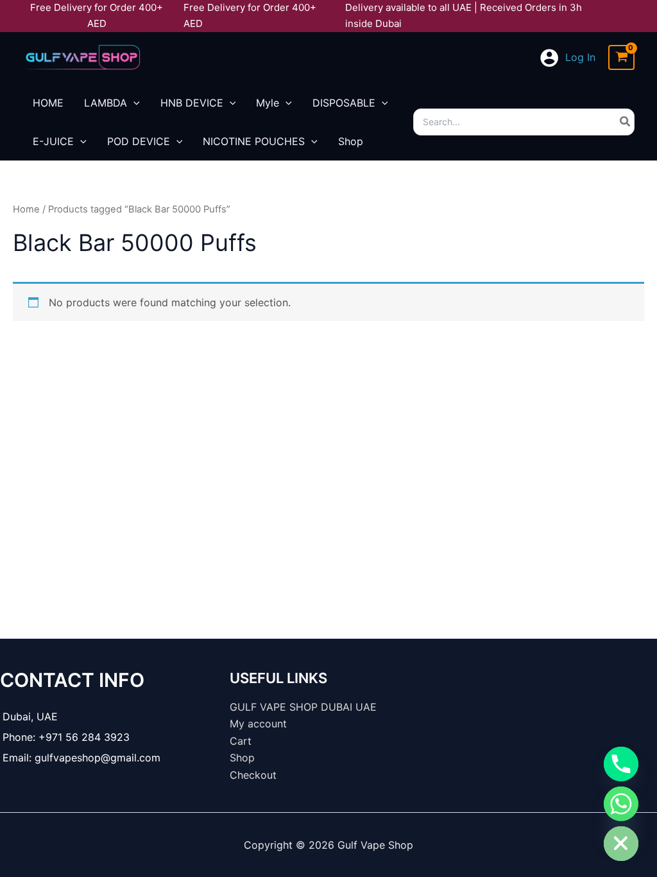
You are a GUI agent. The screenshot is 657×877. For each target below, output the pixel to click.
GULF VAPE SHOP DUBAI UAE (303, 706)
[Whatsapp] (621, 803)
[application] (133, 102)
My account (258, 723)
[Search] (625, 122)
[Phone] (621, 764)
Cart (241, 740)
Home (26, 209)
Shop (242, 757)
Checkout (253, 774)
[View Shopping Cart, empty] (621, 57)
